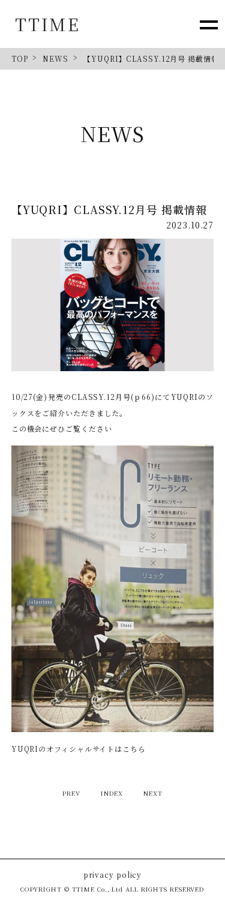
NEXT (153, 792)
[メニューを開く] (208, 24)
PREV (71, 792)
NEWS (55, 58)
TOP (19, 58)
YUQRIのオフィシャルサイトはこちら (78, 749)
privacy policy (112, 874)
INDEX (112, 792)
